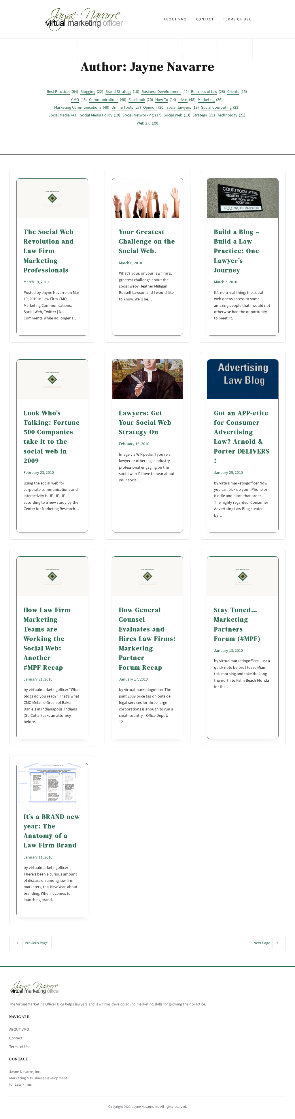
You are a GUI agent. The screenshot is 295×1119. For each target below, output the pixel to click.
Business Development (165, 92)
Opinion (153, 107)
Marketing (210, 100)
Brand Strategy (122, 92)
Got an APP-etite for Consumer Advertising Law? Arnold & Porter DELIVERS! (242, 437)
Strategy (203, 115)
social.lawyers (183, 107)
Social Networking (141, 115)
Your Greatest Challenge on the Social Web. (147, 241)
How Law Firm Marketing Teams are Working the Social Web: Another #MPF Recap (47, 639)
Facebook (140, 100)
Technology (231, 115)
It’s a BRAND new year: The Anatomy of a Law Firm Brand (52, 831)
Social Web (177, 115)
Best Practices (62, 92)
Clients (237, 92)
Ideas (186, 100)
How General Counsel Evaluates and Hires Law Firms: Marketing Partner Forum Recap (147, 639)
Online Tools (126, 107)
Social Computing (220, 107)
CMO (79, 100)
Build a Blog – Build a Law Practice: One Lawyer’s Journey (237, 250)
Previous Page (32, 943)
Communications (107, 100)
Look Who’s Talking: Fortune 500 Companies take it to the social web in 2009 (52, 437)
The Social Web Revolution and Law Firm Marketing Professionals (49, 250)
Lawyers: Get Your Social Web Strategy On (145, 422)
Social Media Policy (100, 115)
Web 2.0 (147, 123)
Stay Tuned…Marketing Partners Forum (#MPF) (237, 624)
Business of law (208, 92)
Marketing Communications (81, 107)
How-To (165, 100)
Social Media (62, 115)
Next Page (266, 943)
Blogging (91, 92)
